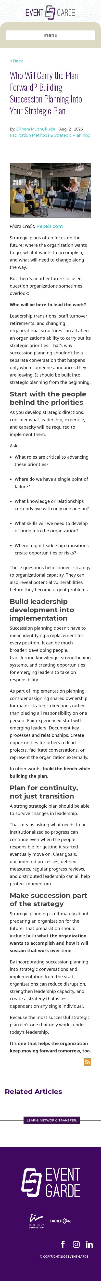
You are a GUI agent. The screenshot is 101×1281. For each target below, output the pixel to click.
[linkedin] (89, 1244)
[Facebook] (63, 1244)
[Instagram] (76, 1244)
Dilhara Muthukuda (35, 129)
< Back (16, 61)
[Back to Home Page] (50, 16)
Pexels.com (50, 226)
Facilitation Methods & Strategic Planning (50, 135)
